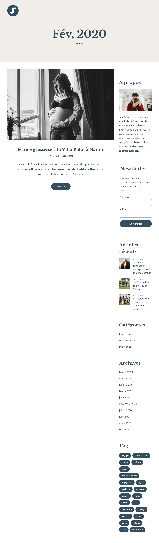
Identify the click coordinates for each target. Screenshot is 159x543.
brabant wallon (141, 455)
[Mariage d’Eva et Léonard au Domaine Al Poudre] (124, 299)
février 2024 (126, 372)
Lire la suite (61, 186)
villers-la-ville (137, 529)
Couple (123, 334)
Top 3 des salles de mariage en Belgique (140, 285)
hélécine (125, 496)
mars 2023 (125, 378)
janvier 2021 (126, 397)
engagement (127, 482)
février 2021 (126, 391)
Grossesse (67, 156)
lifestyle (125, 502)
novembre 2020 (128, 404)
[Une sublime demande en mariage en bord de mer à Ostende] (124, 263)
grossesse (140, 489)
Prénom (124, 196)
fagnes (141, 482)
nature (124, 523)
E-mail (123, 208)
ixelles (137, 496)
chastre (125, 462)
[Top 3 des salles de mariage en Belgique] (124, 283)
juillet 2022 (125, 385)
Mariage (124, 346)
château (137, 462)
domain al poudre (129, 475)
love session (127, 509)
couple (124, 469)
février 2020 (126, 429)
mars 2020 (125, 423)
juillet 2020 (125, 410)
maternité (126, 516)
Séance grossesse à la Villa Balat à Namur (60, 149)
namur (138, 516)
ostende (136, 523)
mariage (141, 509)
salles (124, 529)
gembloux (126, 489)
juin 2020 (124, 416)
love (135, 502)
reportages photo (129, 138)
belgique (125, 455)
